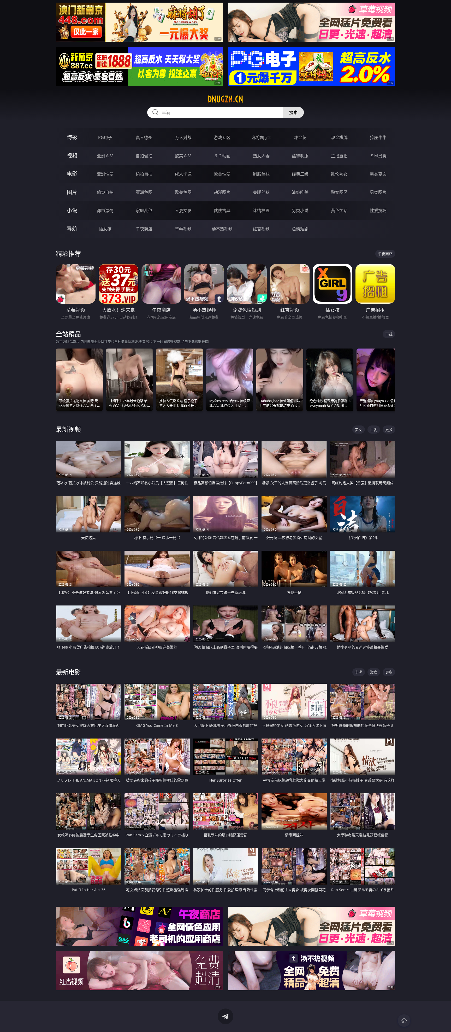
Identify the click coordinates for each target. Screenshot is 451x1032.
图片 (72, 192)
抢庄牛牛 (378, 137)
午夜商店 (144, 229)
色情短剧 (300, 229)
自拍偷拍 (144, 156)
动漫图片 (222, 192)
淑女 (373, 672)
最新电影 (68, 672)
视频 (72, 155)
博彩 (72, 137)
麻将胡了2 (261, 137)
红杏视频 (261, 229)
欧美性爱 (222, 174)
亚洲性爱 (105, 174)
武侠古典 (222, 210)
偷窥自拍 (105, 192)
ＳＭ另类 (378, 156)
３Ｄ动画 (222, 156)
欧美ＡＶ (183, 156)
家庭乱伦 (144, 210)
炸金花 (300, 137)
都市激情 (105, 210)
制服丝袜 (261, 174)
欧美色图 (183, 192)
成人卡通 (183, 174)
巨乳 (373, 429)
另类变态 (378, 174)
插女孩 (105, 229)
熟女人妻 (261, 156)
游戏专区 (222, 137)
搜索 (293, 112)
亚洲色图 (144, 192)
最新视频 (68, 429)
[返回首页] (404, 1020)
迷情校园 (261, 210)
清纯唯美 (300, 192)
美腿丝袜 (261, 192)
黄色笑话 (339, 210)
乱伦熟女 (339, 174)
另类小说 (300, 210)
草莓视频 (183, 229)
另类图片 (378, 192)
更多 (389, 429)
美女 (358, 429)
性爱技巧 (378, 210)
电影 (72, 173)
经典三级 (300, 174)
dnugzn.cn (225, 99)
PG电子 (105, 137)
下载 (389, 334)
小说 (72, 210)
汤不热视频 (222, 229)
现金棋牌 (339, 137)
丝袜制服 (300, 156)
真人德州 (144, 137)
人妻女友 (183, 210)
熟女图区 (339, 192)
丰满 (358, 672)
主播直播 (339, 156)
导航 (72, 228)
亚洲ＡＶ (105, 156)
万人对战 (183, 137)
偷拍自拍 (144, 174)
